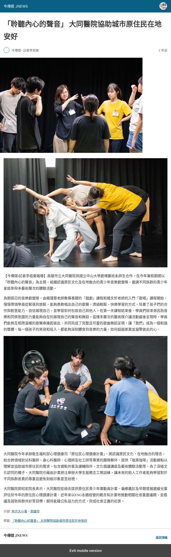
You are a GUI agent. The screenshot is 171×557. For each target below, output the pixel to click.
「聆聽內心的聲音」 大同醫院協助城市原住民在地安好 (49, 520)
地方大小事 (19, 511)
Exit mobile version (85, 550)
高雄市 (35, 511)
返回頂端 (161, 537)
